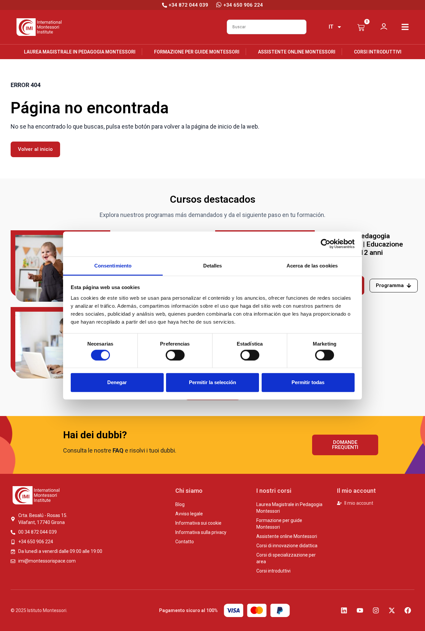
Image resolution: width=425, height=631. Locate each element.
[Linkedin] (344, 610)
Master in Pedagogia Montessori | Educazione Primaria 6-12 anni (364, 244)
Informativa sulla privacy (200, 532)
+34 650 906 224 (243, 5)
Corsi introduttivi (377, 51)
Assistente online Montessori (296, 51)
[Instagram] (375, 610)
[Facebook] (407, 610)
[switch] (175, 355)
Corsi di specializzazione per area (286, 558)
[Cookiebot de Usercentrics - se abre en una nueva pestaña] (326, 244)
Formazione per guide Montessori (196, 51)
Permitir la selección (212, 382)
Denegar (117, 382)
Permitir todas (308, 382)
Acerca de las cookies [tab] (312, 265)
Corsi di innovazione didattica (286, 545)
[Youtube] (360, 610)
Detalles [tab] (212, 265)
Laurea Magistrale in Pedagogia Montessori (79, 51)
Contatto (184, 541)
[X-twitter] (391, 610)
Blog (180, 504)
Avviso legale (189, 513)
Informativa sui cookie (198, 523)
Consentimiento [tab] (112, 265)
